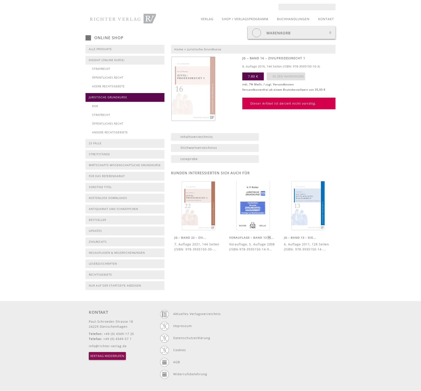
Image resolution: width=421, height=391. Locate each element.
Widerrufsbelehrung (190, 374)
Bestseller (97, 220)
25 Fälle (95, 143)
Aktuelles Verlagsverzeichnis (197, 314)
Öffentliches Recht (107, 77)
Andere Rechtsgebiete (110, 132)
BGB (95, 106)
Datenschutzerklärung (191, 338)
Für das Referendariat (107, 176)
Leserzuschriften (103, 264)
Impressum (182, 326)
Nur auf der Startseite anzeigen (115, 285)
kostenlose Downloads (108, 198)
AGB (176, 362)
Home (178, 49)
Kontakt (326, 19)
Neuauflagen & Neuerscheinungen (117, 253)
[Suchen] (333, 7)
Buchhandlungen (293, 19)
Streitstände (99, 154)
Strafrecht (101, 69)
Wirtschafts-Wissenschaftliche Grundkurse (125, 165)
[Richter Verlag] (123, 18)
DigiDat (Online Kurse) (107, 60)
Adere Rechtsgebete (108, 86)
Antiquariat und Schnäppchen (113, 209)
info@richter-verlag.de (108, 346)
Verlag (207, 19)
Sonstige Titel (100, 187)
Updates (95, 231)
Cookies (179, 350)
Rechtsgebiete (100, 275)
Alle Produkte (100, 49)
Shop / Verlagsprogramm (245, 19)
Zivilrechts (98, 242)
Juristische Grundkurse (108, 97)
